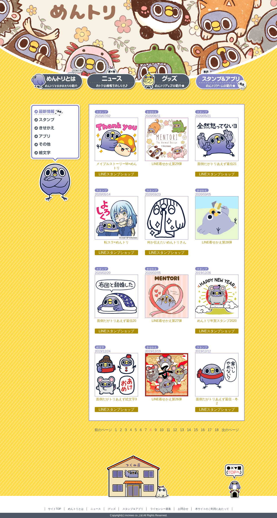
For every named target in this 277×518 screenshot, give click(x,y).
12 (175, 430)
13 (182, 430)
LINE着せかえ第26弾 (167, 399)
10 (162, 430)
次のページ (230, 430)
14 (189, 430)
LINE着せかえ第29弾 (167, 164)
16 (203, 430)
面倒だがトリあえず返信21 (217, 164)
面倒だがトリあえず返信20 (116, 321)
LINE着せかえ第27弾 (167, 321)
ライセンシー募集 (160, 508)
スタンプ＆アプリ (132, 508)
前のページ (103, 430)
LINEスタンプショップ (116, 174)
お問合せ (183, 508)
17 (210, 430)
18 (217, 430)
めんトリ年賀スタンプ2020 (217, 321)
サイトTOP (54, 508)
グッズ (112, 508)
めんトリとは (76, 508)
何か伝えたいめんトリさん (166, 242)
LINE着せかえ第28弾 (217, 242)
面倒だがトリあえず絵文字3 (116, 399)
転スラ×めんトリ (116, 242)
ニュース (95, 508)
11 (168, 430)
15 (196, 430)
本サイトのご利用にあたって (212, 508)
